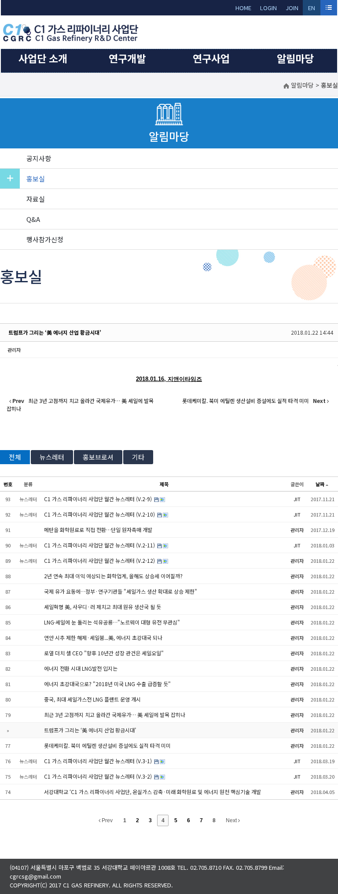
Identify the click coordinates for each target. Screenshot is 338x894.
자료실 (35, 198)
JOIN (292, 8)
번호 (8, 484)
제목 (164, 484)
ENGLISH (312, 9)
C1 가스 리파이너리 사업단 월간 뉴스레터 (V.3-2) (98, 776)
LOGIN (268, 8)
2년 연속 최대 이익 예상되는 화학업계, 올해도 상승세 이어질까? (113, 576)
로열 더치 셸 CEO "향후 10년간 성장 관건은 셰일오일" (104, 653)
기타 (138, 457)
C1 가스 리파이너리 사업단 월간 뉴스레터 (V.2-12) (100, 560)
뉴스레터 (52, 457)
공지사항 (38, 158)
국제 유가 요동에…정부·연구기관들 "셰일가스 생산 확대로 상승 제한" (120, 591)
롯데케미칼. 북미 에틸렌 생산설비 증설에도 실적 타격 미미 (107, 745)
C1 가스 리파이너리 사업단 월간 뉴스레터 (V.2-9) (98, 498)
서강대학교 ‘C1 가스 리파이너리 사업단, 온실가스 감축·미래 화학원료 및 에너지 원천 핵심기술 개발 (152, 791)
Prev (106, 820)
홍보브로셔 (98, 457)
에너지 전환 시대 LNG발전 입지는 (81, 668)
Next (232, 820)
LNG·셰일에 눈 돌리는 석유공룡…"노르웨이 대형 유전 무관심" (112, 622)
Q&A (33, 219)
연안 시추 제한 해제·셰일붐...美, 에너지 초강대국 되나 (103, 637)
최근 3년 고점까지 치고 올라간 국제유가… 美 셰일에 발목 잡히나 (114, 714)
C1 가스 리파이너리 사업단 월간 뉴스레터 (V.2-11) (100, 545)
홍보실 (35, 178)
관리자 (14, 349)
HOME (243, 8)
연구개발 (127, 58)
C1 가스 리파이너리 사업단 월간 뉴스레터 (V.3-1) (98, 761)
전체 (15, 457)
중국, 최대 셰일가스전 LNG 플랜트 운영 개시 (92, 699)
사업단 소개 (42, 58)
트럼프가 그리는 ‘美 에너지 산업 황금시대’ (54, 332)
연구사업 (211, 58)
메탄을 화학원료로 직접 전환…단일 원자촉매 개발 (98, 529)
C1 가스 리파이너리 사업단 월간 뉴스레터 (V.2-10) (100, 514)
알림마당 (295, 58)
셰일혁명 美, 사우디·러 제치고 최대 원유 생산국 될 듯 (102, 606)
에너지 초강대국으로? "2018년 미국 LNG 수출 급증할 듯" (107, 683)
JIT (297, 498)
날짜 (320, 484)
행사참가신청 (44, 239)
